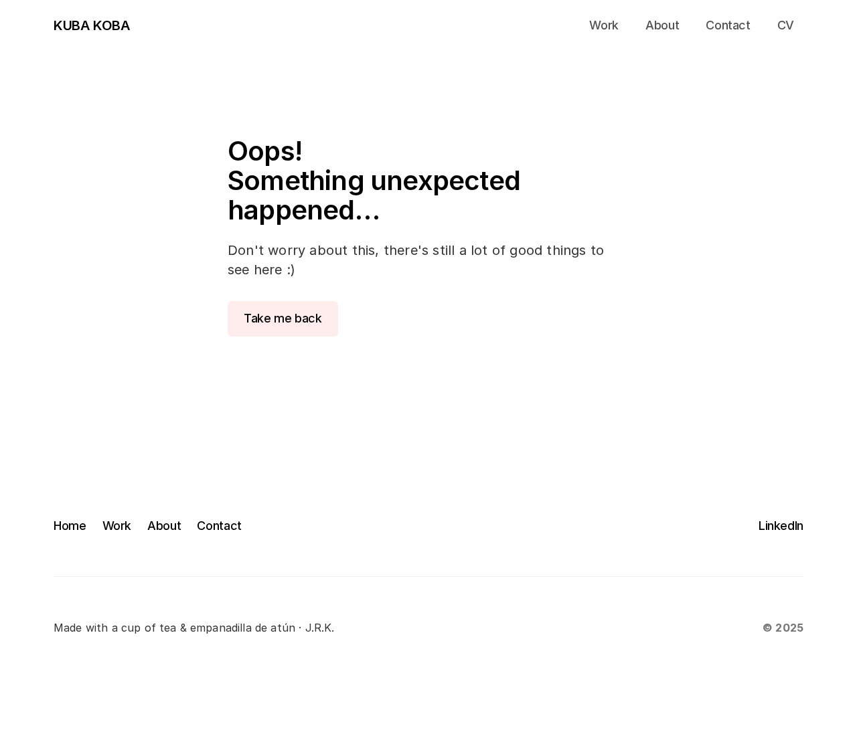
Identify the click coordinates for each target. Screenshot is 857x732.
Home (70, 526)
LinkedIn (781, 526)
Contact (219, 526)
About (164, 526)
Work (117, 526)
